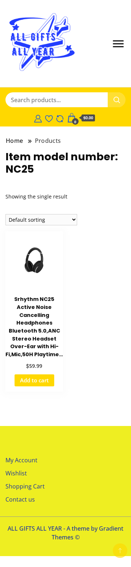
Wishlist (16, 473)
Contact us (20, 499)
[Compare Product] (60, 117)
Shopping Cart (25, 486)
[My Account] (38, 117)
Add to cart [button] (34, 380)
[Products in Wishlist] (49, 117)
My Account (21, 460)
